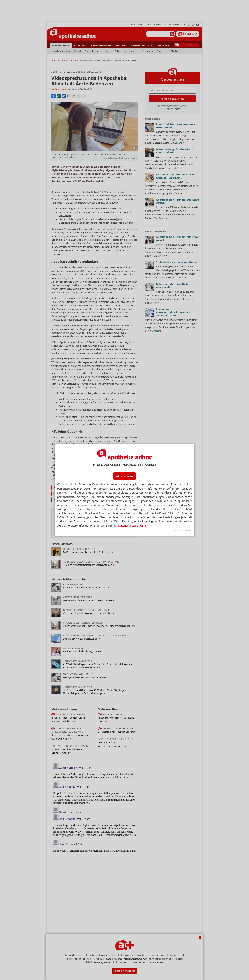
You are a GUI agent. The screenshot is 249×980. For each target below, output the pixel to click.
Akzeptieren (124, 476)
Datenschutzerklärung (132, 525)
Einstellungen (183, 530)
